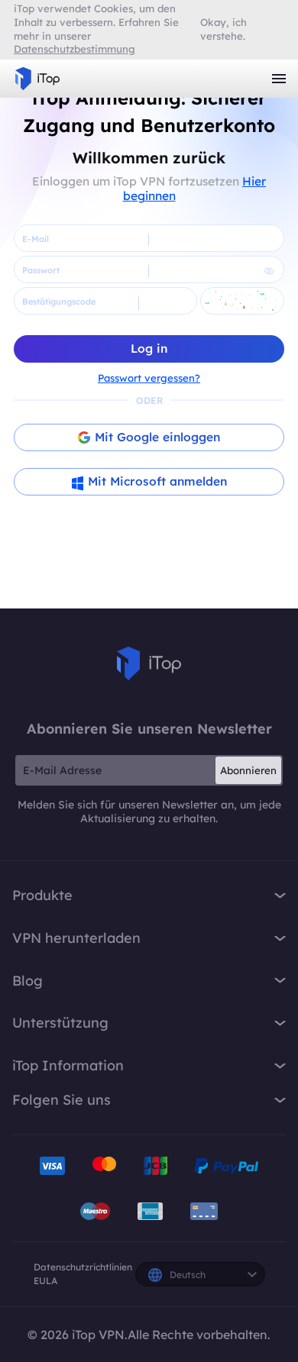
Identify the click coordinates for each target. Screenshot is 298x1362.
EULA (45, 1280)
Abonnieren (248, 770)
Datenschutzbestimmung (74, 49)
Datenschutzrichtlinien (83, 1267)
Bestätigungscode (59, 301)
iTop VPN (37, 78)
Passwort (41, 270)
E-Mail (35, 239)
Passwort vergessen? (149, 378)
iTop (149, 663)
